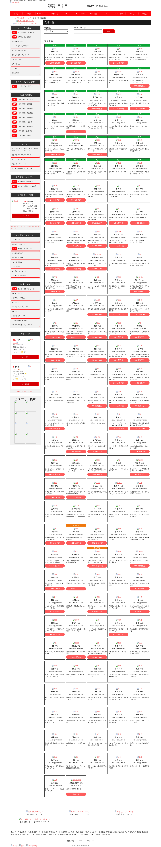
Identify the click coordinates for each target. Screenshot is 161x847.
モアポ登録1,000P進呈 (23, 181)
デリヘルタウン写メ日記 (23, 32)
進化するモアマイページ (23, 249)
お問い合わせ (16, 64)
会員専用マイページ (18, 244)
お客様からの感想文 (22, 37)
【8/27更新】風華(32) (23, 104)
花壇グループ (16, 302)
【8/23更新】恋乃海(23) (23, 113)
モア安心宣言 (16, 267)
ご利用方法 (15, 73)
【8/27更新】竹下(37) (23, 99)
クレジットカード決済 (19, 50)
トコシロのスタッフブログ (20, 46)
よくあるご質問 (17, 59)
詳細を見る (25, 216)
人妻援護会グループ (18, 316)
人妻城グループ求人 (18, 298)
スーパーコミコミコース (20, 159)
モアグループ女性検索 (19, 276)
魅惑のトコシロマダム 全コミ (21, 155)
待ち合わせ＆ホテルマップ (20, 55)
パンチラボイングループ (20, 307)
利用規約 (70, 841)
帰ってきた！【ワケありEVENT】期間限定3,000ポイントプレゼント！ (25, 149)
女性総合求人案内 (17, 253)
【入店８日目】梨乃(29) (23, 86)
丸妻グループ (16, 311)
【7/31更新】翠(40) (22, 135)
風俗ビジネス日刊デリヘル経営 (22, 325)
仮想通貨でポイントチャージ (21, 271)
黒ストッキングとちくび (23, 289)
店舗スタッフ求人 (17, 258)
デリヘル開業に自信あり (20, 320)
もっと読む (25, 357)
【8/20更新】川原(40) (23, 122)
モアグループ (16, 240)
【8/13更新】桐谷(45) (23, 126)
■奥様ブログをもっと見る (25, 391)
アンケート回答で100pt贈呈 (25, 186)
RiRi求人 (15, 68)
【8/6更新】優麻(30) (22, 131)
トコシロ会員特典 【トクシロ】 (22, 168)
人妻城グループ (17, 293)
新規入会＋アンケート (19, 164)
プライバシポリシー (86, 841)
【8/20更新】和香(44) (23, 117)
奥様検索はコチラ (17, 41)
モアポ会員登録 (17, 262)
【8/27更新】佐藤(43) (23, 108)
